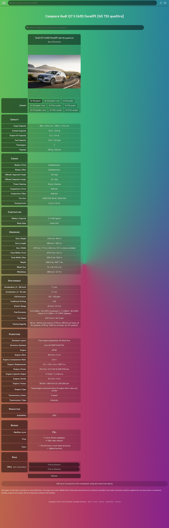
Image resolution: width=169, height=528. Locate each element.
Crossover (57, 42)
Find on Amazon (54, 465)
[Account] (165, 3)
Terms (95, 502)
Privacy (101, 502)
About (90, 502)
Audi (49, 42)
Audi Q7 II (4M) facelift (46, 38)
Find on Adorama (54, 469)
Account (118, 502)
